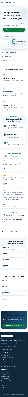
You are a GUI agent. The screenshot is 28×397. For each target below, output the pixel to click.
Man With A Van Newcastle (7, 364)
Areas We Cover (4, 385)
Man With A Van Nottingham (7, 362)
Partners (3, 387)
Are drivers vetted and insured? (14, 231)
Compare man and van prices (9, 6)
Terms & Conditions (14, 394)
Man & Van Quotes (5, 372)
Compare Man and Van (6, 380)
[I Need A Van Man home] (10, 2)
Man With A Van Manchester (7, 357)
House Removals (5, 374)
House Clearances (5, 378)
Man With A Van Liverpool (7, 359)
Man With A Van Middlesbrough (8, 366)
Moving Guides (4, 383)
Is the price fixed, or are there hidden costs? (14, 220)
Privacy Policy (6, 394)
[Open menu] (25, 2)
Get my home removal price (13, 30)
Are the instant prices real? (14, 226)
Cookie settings (21, 394)
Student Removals (5, 376)
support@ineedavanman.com (8, 349)
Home (2, 6)
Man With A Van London (6, 355)
